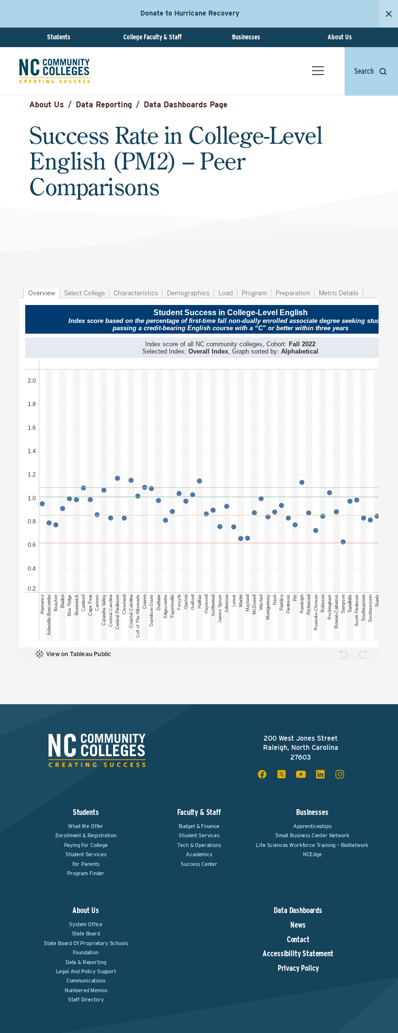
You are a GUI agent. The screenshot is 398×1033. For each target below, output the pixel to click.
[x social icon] (281, 774)
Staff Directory (86, 999)
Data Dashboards (298, 910)
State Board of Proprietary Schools (86, 943)
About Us (340, 37)
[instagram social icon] (340, 774)
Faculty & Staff (199, 812)
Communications (85, 980)
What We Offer (85, 826)
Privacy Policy (298, 968)
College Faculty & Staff (152, 37)
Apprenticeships (312, 826)
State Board (86, 933)
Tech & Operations (198, 845)
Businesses (246, 37)
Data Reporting (104, 104)
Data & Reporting (86, 962)
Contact (298, 939)
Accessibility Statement (298, 953)
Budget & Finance (199, 826)
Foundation (85, 952)
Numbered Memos (86, 990)
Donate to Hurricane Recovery (189, 13)
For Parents (86, 864)
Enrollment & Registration (85, 835)
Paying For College (86, 845)
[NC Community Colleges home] (54, 71)
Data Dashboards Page (186, 104)
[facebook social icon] (262, 774)
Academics (199, 854)
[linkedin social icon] (320, 774)
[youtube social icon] (301, 774)
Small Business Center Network (312, 835)
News (297, 925)
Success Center (199, 864)
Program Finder (85, 873)
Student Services (86, 854)
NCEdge (312, 854)
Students (58, 37)
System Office (85, 924)
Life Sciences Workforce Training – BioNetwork (312, 845)
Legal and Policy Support (86, 971)
